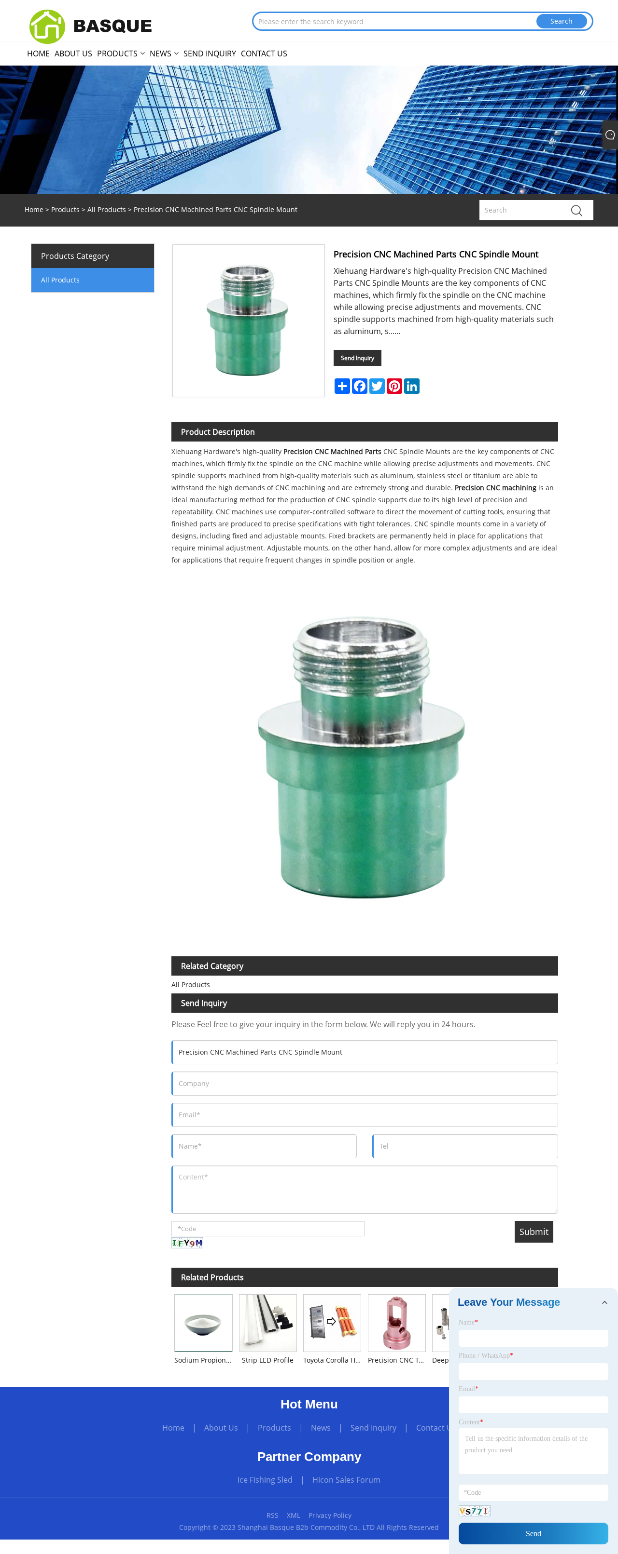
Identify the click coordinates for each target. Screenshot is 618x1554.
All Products (106, 209)
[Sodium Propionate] (203, 1321)
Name (468, 1322)
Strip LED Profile (268, 1360)
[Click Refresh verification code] (187, 1242)
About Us (221, 1427)
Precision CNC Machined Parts (332, 451)
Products (65, 209)
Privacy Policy (330, 1515)
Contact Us (436, 1427)
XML (293, 1515)
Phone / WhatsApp (486, 1355)
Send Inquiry (357, 358)
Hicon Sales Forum (346, 1479)
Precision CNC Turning (398, 1360)
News (321, 1427)
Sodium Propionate (205, 1360)
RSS (273, 1515)
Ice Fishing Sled (265, 1479)
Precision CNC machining (495, 487)
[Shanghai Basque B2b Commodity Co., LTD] (97, 25)
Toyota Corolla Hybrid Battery (334, 1360)
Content (471, 1422)
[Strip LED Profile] (268, 1321)
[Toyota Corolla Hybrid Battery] (332, 1321)
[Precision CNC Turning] (397, 1321)
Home (173, 1427)
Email (468, 1389)
